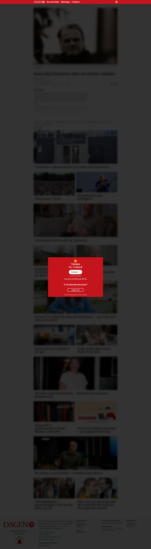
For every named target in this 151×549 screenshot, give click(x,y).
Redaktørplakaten (44, 534)
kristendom (82, 122)
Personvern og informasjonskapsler (50, 537)
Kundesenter (80, 532)
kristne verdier (59, 122)
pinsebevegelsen (47, 124)
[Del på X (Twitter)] (113, 84)
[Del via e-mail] (116, 84)
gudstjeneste (107, 122)
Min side (79, 530)
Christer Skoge (44, 545)
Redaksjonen (80, 523)
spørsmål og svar (95, 122)
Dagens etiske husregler (46, 539)
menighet (49, 122)
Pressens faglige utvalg (46, 532)
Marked (78, 526)
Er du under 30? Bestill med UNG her (75, 279)
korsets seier (39, 122)
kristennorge (71, 122)
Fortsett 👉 (75, 272)
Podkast (76, 2)
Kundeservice (80, 525)
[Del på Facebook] (111, 84)
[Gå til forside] (39, 2)
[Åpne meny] (116, 2)
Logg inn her (75, 290)
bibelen (37, 124)
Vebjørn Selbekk (19, 533)
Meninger (65, 2)
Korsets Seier (53, 2)
